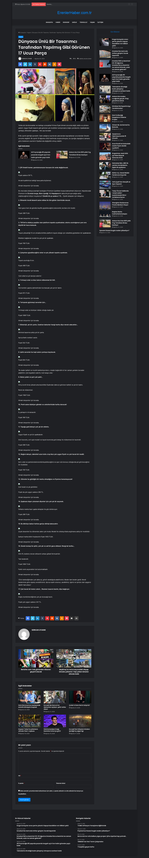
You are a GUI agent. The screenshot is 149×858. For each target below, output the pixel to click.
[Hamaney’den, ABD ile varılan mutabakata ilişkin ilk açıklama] (105, 166)
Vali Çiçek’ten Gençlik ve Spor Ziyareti (121, 183)
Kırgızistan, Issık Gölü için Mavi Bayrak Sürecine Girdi (120, 155)
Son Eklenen (115, 32)
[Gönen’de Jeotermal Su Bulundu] (105, 128)
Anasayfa (49, 22)
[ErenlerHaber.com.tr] (74, 12)
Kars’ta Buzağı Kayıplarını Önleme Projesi (119, 117)
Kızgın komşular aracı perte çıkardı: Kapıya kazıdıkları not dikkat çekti (120, 42)
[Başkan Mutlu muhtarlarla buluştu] (105, 214)
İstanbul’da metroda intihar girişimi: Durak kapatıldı (120, 53)
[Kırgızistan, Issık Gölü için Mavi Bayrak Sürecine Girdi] (105, 156)
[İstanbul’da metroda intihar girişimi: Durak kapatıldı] (105, 54)
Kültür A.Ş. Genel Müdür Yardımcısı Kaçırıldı (120, 174)
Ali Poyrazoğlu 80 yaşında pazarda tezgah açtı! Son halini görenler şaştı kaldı (40, 154)
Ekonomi (66, 22)
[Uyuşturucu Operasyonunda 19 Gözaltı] (105, 137)
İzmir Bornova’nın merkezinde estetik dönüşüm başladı (29, 706)
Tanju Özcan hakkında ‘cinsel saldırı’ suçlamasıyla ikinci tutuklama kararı (120, 194)
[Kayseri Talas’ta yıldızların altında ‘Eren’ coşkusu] (29, 721)
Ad (19, 775)
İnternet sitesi (60, 783)
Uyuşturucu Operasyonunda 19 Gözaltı (119, 136)
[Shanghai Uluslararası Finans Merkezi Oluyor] (105, 205)
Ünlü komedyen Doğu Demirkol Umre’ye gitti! (52, 730)
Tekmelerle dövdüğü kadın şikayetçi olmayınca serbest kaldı (121, 89)
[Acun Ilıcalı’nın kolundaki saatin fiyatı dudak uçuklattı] (105, 146)
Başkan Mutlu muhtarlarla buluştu (119, 213)
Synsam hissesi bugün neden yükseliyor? (114, 230)
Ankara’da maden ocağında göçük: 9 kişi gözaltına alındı (120, 98)
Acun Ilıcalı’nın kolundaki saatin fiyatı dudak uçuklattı (121, 146)
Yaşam (92, 22)
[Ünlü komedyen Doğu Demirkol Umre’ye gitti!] (55, 721)
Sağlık (74, 22)
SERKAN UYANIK (27, 58)
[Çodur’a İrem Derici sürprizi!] (80, 697)
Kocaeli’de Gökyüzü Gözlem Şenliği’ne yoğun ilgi (79, 730)
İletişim (100, 22)
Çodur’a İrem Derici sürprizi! (79, 705)
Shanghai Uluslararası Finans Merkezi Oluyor (120, 204)
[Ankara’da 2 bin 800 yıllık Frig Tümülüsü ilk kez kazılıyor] (62, 154)
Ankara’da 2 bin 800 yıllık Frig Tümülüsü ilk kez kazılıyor (121, 223)
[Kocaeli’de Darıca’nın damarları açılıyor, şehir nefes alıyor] (55, 697)
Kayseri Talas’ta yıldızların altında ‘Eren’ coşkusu (28, 730)
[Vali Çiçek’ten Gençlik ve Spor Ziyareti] (105, 184)
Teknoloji (83, 22)
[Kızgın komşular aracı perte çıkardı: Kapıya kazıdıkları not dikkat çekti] (105, 42)
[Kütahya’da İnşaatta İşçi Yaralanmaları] (105, 109)
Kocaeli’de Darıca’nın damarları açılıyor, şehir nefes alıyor (55, 707)
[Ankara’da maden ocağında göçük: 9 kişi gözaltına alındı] (105, 99)
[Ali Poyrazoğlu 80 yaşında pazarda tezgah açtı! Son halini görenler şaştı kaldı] (24, 154)
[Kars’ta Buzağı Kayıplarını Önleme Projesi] (105, 118)
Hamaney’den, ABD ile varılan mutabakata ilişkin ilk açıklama (120, 165)
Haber (58, 22)
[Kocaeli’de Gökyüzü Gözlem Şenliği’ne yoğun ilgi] (80, 721)
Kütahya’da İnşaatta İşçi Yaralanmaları (121, 107)
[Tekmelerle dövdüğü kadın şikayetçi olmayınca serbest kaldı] (105, 89)
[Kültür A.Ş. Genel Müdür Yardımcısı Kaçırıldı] (105, 175)
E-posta (21, 783)
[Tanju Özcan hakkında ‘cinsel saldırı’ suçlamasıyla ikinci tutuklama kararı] (105, 193)
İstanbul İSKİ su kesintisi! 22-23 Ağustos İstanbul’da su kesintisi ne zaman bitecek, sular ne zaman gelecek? (81, 4)
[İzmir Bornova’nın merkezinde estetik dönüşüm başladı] (29, 697)
